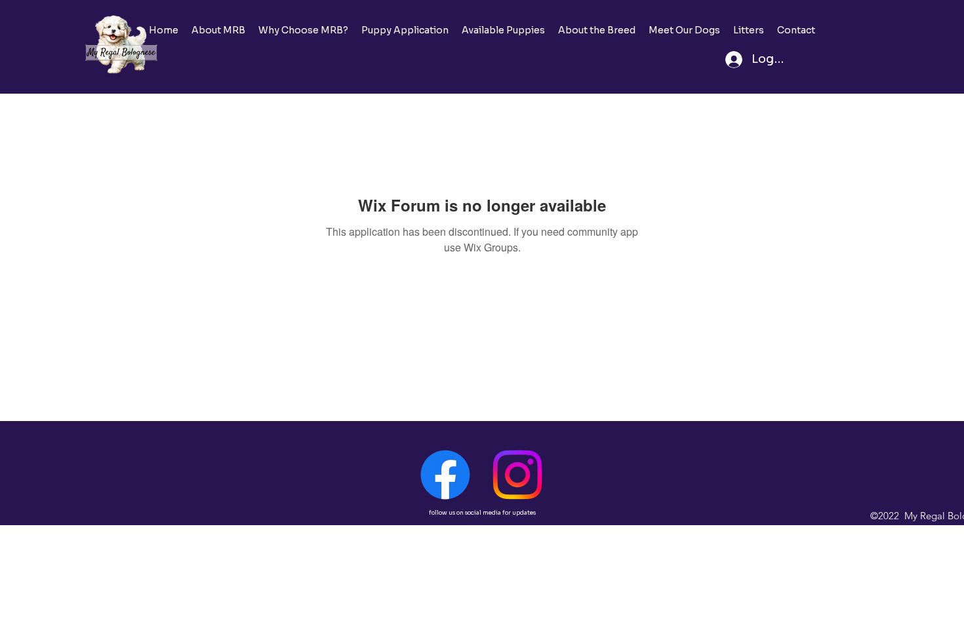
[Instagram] (517, 474)
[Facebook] (445, 474)
